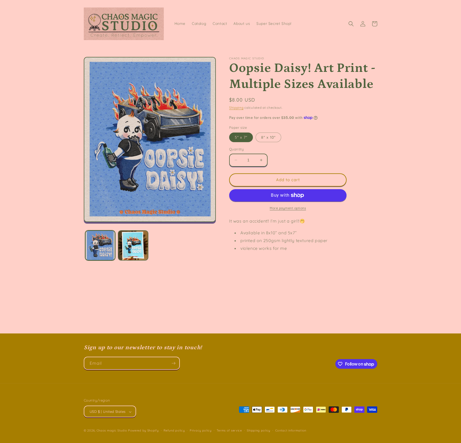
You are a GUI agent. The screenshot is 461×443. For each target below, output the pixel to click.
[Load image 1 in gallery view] (100, 245)
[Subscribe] (173, 363)
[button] (351, 24)
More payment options (288, 208)
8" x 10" (268, 137)
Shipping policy (258, 430)
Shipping (236, 108)
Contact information (290, 430)
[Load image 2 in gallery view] (133, 245)
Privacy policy (201, 430)
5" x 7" (241, 137)
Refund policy (174, 430)
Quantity (236, 149)
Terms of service (229, 430)
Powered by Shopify (143, 431)
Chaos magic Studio (112, 431)
